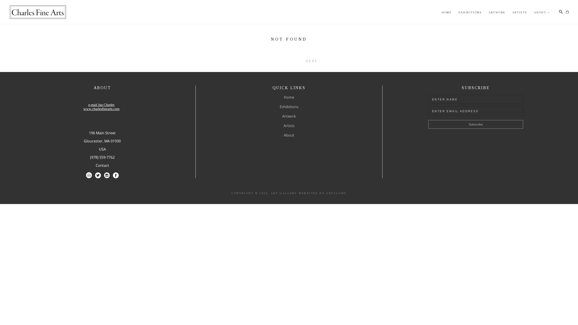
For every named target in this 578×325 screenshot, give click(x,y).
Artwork (289, 116)
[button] (542, 12)
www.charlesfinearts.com (101, 109)
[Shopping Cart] (567, 12)
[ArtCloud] (89, 175)
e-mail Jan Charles (101, 105)
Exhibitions (289, 106)
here (311, 61)
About (289, 135)
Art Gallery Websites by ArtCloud (309, 193)
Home (289, 97)
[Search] (561, 12)
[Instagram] (107, 175)
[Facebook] (116, 175)
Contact (102, 165)
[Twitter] (98, 175)
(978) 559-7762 (102, 157)
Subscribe (476, 124)
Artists (289, 125)
